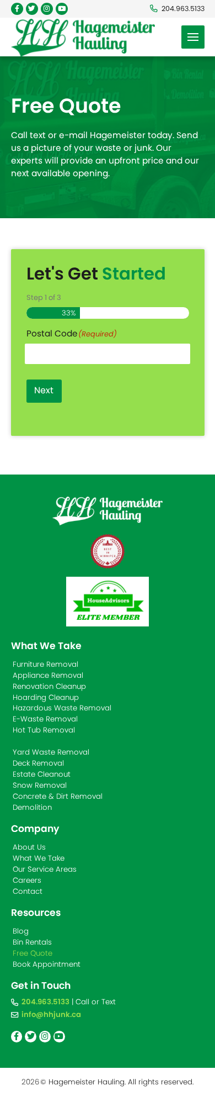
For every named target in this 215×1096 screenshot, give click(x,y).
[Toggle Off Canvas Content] (193, 37)
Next (43, 390)
